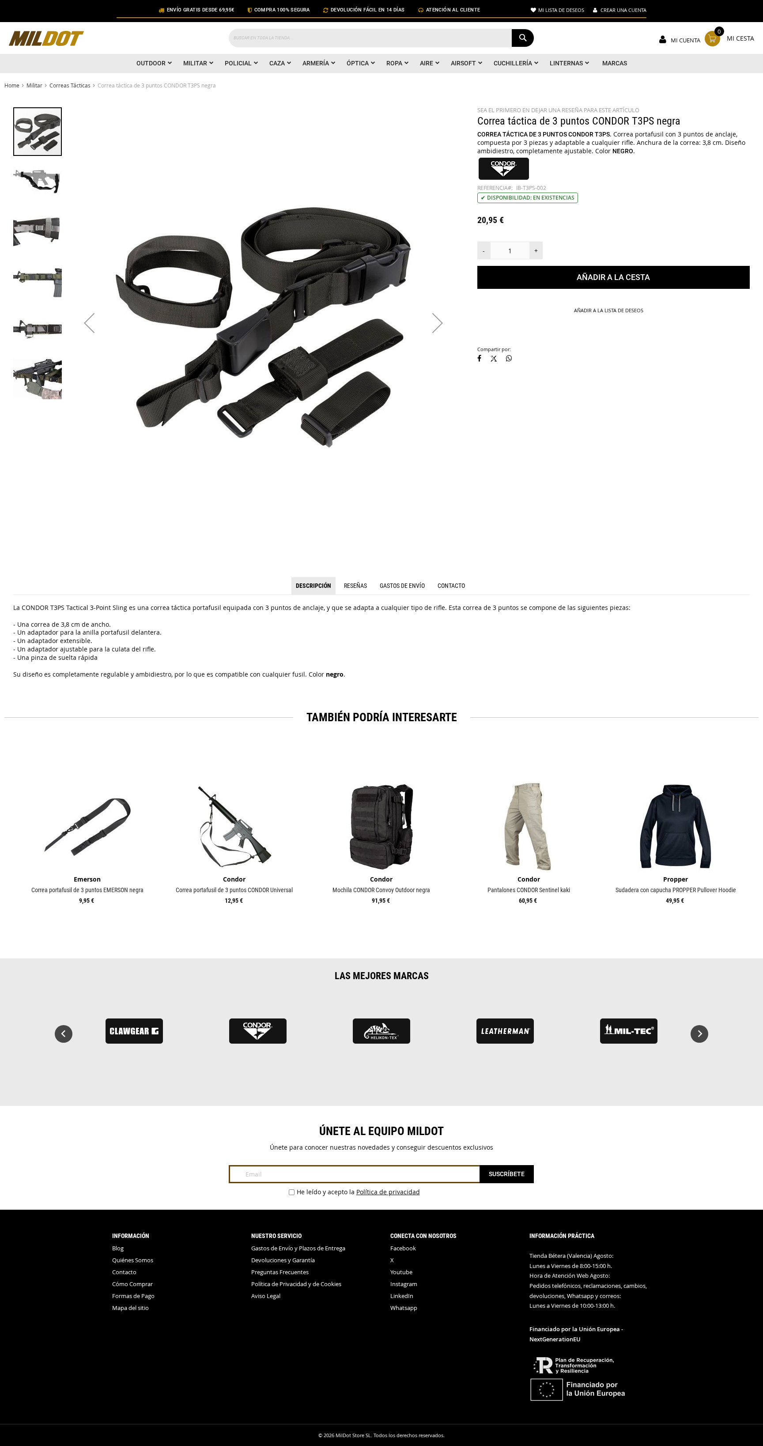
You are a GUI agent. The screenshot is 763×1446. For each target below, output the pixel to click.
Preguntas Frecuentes (280, 1272)
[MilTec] (629, 1035)
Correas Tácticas (70, 85)
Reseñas (355, 585)
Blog (118, 1248)
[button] (89, 323)
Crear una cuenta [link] (623, 10)
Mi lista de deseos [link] (561, 10)
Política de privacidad (388, 1192)
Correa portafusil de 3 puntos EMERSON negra (87, 889)
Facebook (403, 1248)
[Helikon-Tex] (381, 1035)
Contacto (451, 585)
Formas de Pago (133, 1296)
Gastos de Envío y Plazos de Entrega (298, 1248)
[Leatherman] (505, 1035)
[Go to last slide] (63, 1034)
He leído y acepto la (358, 1192)
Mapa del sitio (130, 1308)
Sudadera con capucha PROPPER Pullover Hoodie (676, 889)
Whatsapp (403, 1308)
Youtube (401, 1272)
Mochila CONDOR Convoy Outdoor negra (381, 889)
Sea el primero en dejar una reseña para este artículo (558, 110)
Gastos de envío (402, 585)
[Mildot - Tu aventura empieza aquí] (46, 39)
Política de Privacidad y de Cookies (296, 1284)
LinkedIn (401, 1296)
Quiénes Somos (132, 1260)
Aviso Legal (265, 1296)
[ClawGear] (134, 1035)
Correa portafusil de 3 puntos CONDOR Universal (234, 889)
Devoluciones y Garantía (283, 1260)
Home (11, 85)
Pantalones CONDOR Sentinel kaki (528, 889)
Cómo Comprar (132, 1284)
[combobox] (381, 38)
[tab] (313, 586)
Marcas (614, 63)
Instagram (403, 1284)
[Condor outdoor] (258, 1035)
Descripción (313, 585)
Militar (34, 85)
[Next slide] (699, 1034)
